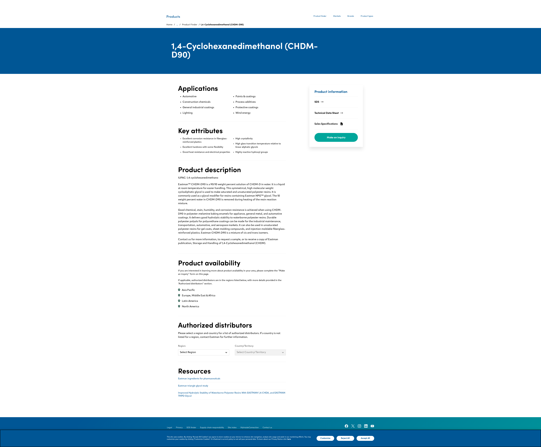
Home (169, 24)
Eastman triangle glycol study (193, 386)
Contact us (267, 427)
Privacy (179, 427)
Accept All (365, 438)
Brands (350, 16)
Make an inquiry (336, 137)
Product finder (319, 16)
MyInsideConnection (249, 427)
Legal (169, 427)
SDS (316, 101)
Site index (232, 427)
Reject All (345, 438)
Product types (367, 16)
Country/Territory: (244, 346)
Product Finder (189, 24)
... (177, 24)
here (289, 439)
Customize (325, 438)
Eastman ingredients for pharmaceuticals (199, 379)
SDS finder (191, 427)
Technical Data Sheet (326, 113)
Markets (337, 16)
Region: (182, 346)
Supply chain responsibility (212, 427)
